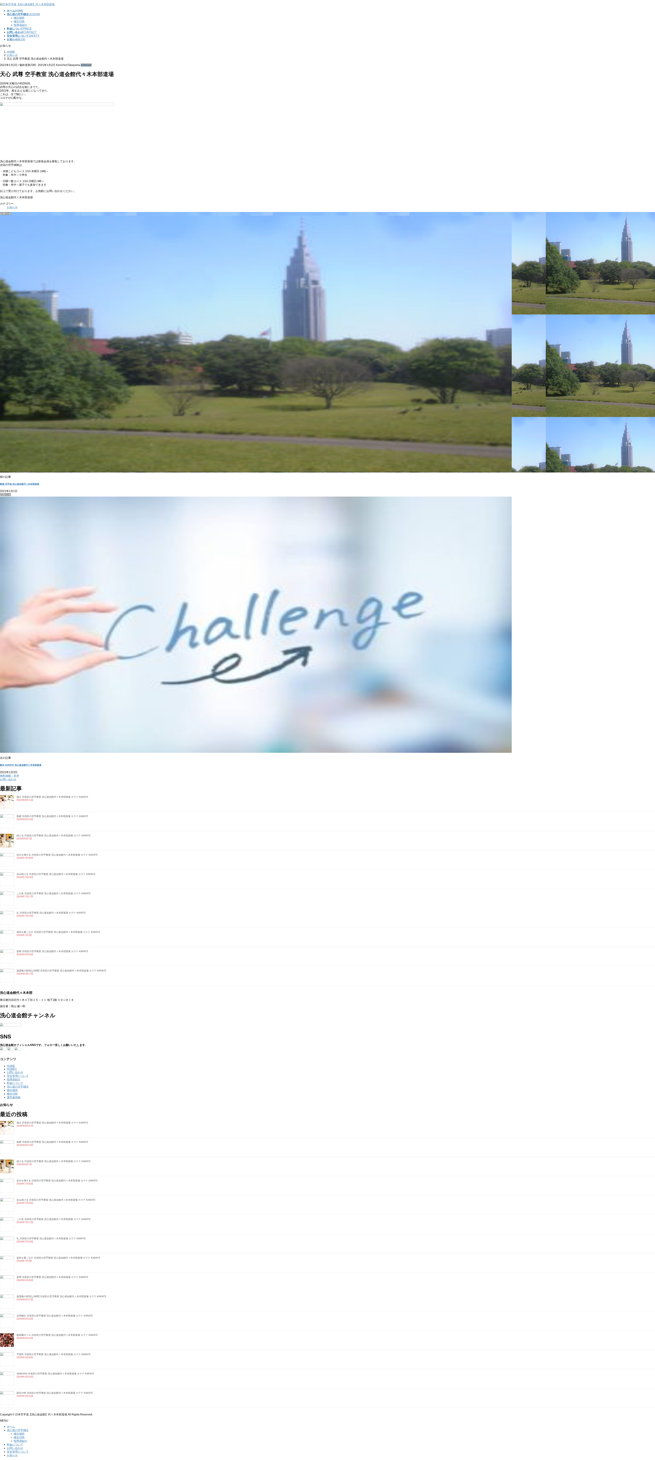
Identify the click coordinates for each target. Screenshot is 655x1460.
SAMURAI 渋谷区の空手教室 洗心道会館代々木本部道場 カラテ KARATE (55, 1373)
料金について (15, 1083)
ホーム (11, 1426)
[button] (327, 777)
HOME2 (12, 1069)
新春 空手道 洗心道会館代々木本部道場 (19, 484)
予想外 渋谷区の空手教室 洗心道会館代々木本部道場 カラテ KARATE (54, 1354)
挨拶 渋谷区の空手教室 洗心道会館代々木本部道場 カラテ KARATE (52, 816)
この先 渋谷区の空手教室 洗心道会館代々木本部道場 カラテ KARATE (54, 893)
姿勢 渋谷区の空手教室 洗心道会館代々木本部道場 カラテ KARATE (52, 951)
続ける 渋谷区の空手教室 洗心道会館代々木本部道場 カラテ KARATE (54, 835)
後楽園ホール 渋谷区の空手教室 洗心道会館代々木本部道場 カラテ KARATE (57, 1335)
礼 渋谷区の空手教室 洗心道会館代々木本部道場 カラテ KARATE (51, 912)
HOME (11, 1066)
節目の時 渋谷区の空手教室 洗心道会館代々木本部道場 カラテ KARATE (55, 1393)
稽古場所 (19, 17)
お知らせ (86, 65)
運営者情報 (13, 1097)
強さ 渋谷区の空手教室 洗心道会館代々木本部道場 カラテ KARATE (52, 797)
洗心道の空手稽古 (18, 1086)
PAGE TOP (638, 1413)
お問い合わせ (15, 1072)
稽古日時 (19, 21)
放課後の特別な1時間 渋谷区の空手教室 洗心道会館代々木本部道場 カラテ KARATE (61, 970)
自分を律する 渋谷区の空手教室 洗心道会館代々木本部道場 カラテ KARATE (57, 854)
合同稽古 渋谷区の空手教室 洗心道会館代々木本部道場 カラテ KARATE (55, 1315)
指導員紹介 (20, 25)
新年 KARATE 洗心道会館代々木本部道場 (20, 765)
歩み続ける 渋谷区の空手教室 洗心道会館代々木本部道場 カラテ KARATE (56, 874)
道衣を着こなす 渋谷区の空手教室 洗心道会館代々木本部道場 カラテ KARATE (58, 932)
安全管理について (18, 1075)
